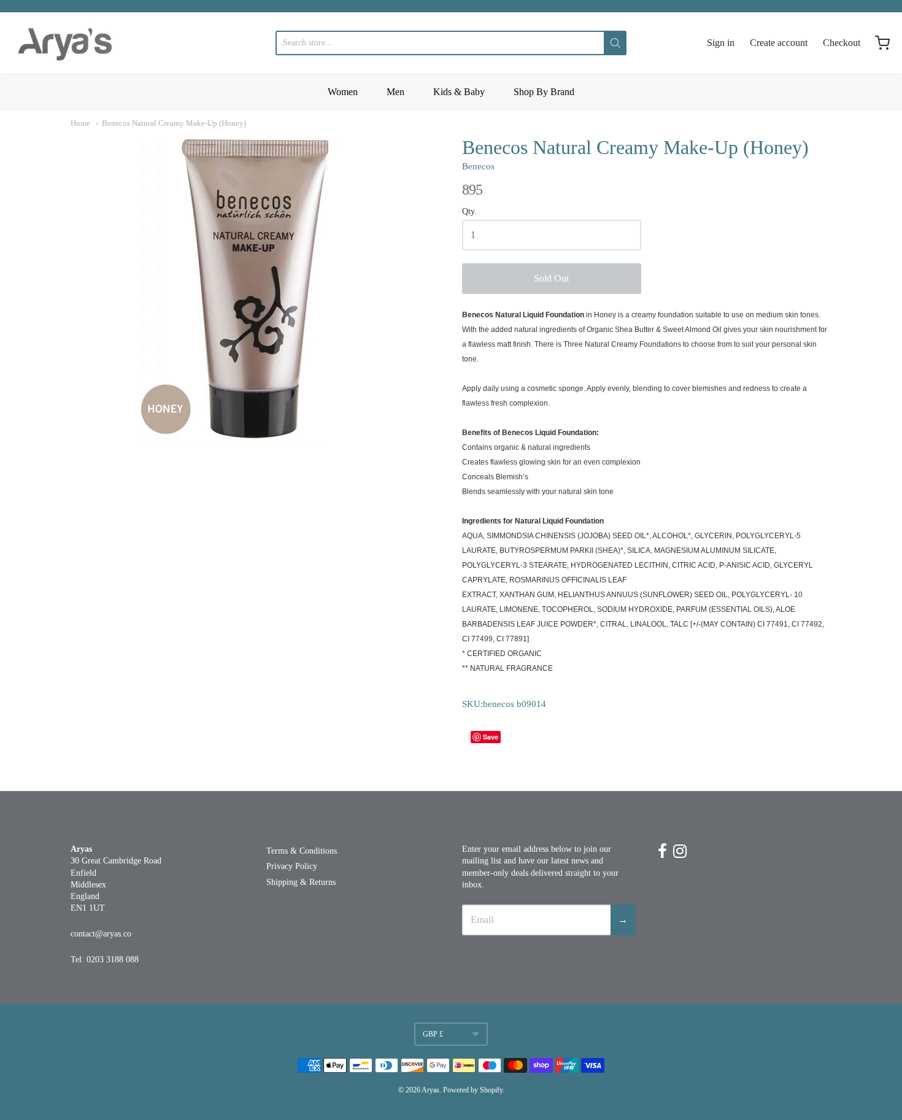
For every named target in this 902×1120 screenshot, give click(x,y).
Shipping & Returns (301, 882)
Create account (779, 42)
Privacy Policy (291, 866)
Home (80, 123)
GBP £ (433, 1034)
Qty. (469, 211)
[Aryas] (65, 43)
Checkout (841, 42)
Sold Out (551, 278)
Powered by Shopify (473, 1090)
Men (395, 92)
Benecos (478, 166)
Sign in (720, 42)
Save (490, 736)
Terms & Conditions (301, 850)
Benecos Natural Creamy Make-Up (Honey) (174, 123)
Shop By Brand (544, 92)
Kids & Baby (459, 92)
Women (343, 92)
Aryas (430, 1090)
